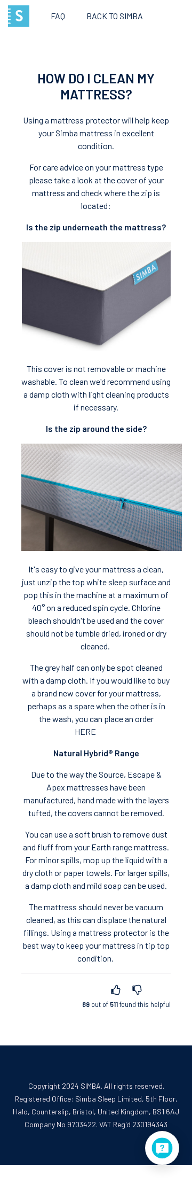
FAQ (58, 16)
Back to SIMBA (114, 16)
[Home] (18, 16)
